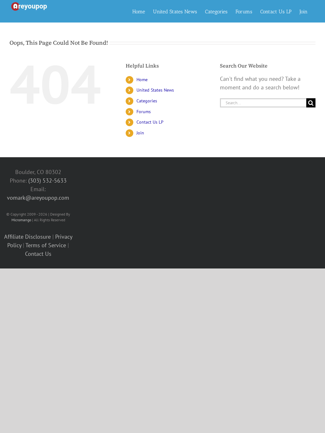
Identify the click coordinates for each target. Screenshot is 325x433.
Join (140, 133)
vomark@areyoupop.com (38, 197)
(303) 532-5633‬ (47, 180)
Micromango (21, 219)
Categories (146, 101)
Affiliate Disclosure (27, 236)
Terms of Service (45, 245)
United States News (155, 90)
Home (142, 79)
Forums (143, 111)
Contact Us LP (149, 122)
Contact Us (38, 253)
